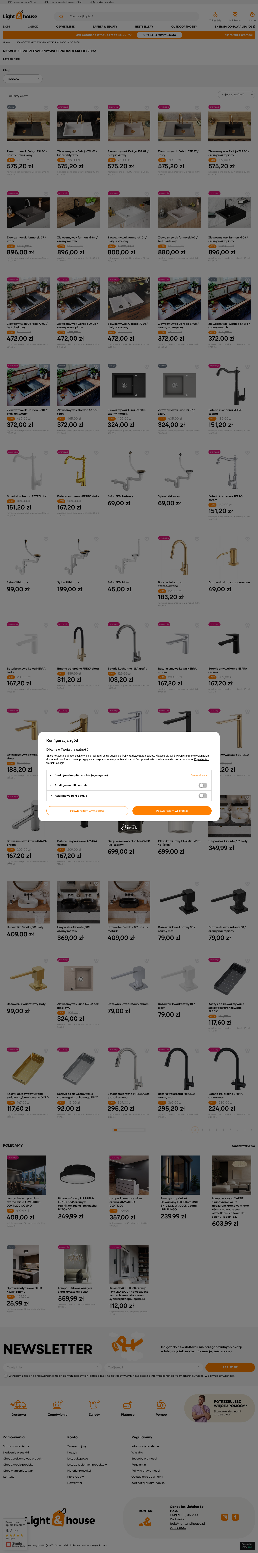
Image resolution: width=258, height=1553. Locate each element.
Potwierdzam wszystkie (172, 810)
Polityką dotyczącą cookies (138, 755)
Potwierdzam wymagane (87, 810)
